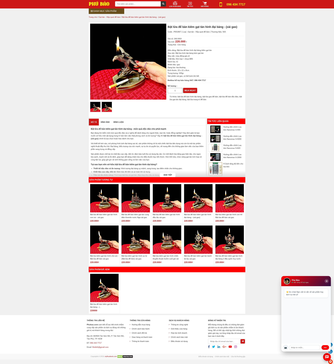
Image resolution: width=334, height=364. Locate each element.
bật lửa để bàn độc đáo (228, 97)
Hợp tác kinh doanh (179, 333)
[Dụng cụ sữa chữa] (101, 3)
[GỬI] (242, 341)
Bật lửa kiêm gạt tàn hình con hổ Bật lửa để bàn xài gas (228, 215)
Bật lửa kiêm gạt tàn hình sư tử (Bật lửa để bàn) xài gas (134, 257)
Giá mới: (171, 42)
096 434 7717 (200, 80)
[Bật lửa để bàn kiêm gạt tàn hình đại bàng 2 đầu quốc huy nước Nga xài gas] (229, 240)
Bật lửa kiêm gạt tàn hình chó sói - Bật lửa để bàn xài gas (104, 257)
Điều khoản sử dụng (179, 341)
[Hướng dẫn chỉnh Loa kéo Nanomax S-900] (215, 129)
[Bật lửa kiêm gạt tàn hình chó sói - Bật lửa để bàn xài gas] (104, 240)
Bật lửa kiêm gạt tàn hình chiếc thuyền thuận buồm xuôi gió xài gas (166, 257)
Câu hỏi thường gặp (238, 356)
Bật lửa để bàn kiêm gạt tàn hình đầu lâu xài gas (166, 215)
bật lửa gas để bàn (210, 97)
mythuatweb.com (111, 356)
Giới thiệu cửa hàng (179, 329)
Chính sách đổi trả (139, 333)
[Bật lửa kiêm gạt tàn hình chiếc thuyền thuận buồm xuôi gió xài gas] (167, 240)
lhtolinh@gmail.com (100, 347)
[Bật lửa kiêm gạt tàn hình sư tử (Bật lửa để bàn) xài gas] (135, 240)
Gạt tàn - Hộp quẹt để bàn (198, 32)
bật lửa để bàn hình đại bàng (189, 97)
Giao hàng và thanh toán (142, 337)
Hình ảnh (105, 122)
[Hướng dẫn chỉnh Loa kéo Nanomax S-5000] (215, 138)
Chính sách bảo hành (141, 329)
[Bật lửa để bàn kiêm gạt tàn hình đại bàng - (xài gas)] (198, 198)
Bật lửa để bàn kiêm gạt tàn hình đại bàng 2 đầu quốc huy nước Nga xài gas (228, 257)
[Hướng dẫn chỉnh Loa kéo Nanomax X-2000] (215, 157)
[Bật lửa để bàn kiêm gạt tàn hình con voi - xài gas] (104, 198)
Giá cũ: (171, 39)
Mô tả (94, 122)
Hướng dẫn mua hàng (141, 325)
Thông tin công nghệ (179, 325)
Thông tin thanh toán (140, 341)
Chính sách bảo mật (179, 337)
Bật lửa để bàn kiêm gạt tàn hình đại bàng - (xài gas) (197, 215)
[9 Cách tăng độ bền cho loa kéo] (215, 169)
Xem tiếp (167, 175)
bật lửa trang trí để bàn (196, 99)
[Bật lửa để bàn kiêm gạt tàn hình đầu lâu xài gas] (167, 198)
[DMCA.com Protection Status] (125, 356)
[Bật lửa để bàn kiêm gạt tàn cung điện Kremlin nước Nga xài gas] (135, 198)
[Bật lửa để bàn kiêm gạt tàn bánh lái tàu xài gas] (198, 240)
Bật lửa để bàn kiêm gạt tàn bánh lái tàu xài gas (198, 257)
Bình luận (119, 122)
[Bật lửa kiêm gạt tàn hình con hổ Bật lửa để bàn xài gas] (229, 198)
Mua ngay (190, 90)
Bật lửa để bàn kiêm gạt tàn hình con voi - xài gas (103, 215)
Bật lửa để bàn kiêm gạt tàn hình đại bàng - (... (103, 305)
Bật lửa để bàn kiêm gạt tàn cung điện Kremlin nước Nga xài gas (135, 215)
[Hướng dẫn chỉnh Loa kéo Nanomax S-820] (215, 148)
